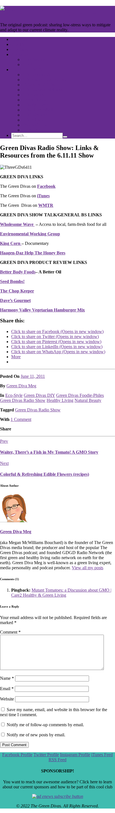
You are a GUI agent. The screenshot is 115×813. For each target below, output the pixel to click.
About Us (19, 54)
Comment (10, 632)
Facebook (46, 186)
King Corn (10, 243)
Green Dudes (34, 99)
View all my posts (87, 567)
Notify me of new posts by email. (36, 734)
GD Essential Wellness (42, 89)
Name (7, 678)
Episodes (19, 39)
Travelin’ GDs (34, 125)
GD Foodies (33, 94)
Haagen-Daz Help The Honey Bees (32, 252)
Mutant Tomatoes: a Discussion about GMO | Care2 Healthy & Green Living (61, 593)
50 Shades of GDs (38, 84)
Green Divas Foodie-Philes (80, 395)
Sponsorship (33, 130)
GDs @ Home (35, 104)
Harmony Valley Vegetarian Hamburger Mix (42, 310)
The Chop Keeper (17, 291)
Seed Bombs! (12, 281)
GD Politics (32, 120)
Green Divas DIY (39, 395)
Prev (4, 441)
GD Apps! (31, 64)
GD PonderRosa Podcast (44, 79)
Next (4, 463)
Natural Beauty (88, 400)
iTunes (43, 195)
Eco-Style (14, 395)
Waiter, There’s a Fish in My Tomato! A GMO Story (49, 452)
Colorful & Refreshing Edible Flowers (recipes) (44, 474)
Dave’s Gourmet (15, 300)
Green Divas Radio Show (22, 400)
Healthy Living (60, 400)
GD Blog (19, 49)
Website (7, 699)
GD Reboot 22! (36, 74)
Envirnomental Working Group (30, 233)
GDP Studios (33, 59)
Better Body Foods (17, 272)
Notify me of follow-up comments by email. (45, 724)
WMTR (45, 205)
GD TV (18, 44)
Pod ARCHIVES (26, 69)
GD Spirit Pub (35, 115)
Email (7, 688)
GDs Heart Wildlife (39, 109)
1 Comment (21, 419)
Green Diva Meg (21, 385)
